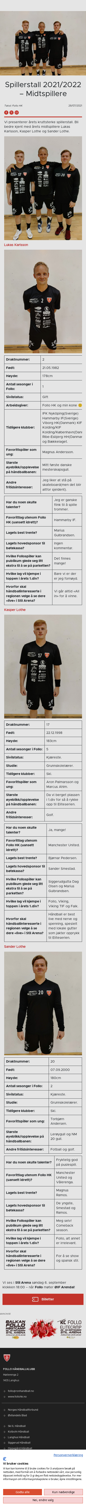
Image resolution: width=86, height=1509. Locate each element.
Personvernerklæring (68, 1455)
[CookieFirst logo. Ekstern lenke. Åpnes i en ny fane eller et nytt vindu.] (4, 1459)
